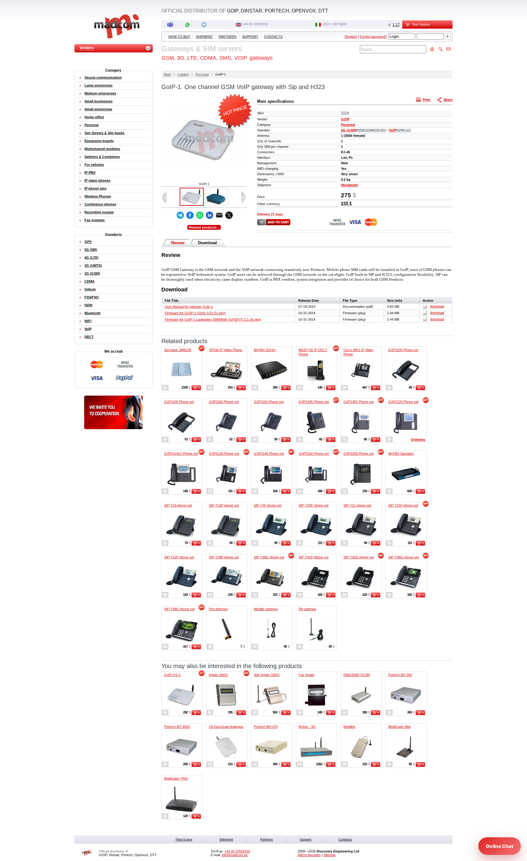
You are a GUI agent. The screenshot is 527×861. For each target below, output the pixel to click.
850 (375, 130)
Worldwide (349, 185)
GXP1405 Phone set (314, 402)
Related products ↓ (204, 227)
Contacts (273, 36)
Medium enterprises (100, 93)
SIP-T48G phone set (179, 609)
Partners (227, 36)
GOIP (345, 119)
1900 (382, 130)
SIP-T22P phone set (179, 557)
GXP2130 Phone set (224, 453)
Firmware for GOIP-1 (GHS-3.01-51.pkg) (195, 313)
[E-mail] (219, 215)
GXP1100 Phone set (403, 350)
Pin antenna (307, 609)
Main (167, 74)
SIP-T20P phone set (313, 505)
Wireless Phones (97, 196)
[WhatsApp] (199, 215)
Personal (202, 74)
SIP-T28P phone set (224, 557)
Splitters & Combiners (102, 156)
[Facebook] (190, 215)
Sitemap (329, 855)
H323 (407, 130)
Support (250, 36)
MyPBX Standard (401, 453)
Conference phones (100, 204)
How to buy (179, 36)
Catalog (183, 74)
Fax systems (94, 220)
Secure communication (103, 77)
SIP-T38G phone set (269, 557)
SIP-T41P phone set (313, 557)
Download (207, 242)
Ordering (418, 439)
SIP (399, 130)
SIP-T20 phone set (267, 505)
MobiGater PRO (176, 778)
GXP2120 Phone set (403, 402)
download (437, 306)
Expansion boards (99, 141)
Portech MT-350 (400, 675)
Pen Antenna (218, 609)
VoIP (392, 130)
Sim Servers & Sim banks (104, 133)
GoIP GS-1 (172, 675)
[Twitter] (229, 215)
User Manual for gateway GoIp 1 (189, 306)
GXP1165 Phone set (269, 402)
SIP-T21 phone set (357, 505)
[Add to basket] (196, 389)
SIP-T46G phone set (403, 557)
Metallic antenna (266, 609)
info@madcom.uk (235, 855)
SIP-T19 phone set (178, 505)
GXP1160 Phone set (224, 402)
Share (448, 99)
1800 (367, 130)
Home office (94, 117)
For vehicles (94, 164)
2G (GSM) (349, 130)
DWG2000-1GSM (356, 675)
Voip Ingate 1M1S (266, 675)
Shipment (204, 36)
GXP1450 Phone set (358, 402)
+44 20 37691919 (255, 24)
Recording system (99, 212)
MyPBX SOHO (265, 350)
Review (178, 242)
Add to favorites (309, 855)
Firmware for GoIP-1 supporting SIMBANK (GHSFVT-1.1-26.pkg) (213, 319)
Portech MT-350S (177, 726)
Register (351, 36)
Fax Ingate (306, 675)
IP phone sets (95, 188)
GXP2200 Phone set (358, 453)
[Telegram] (180, 215)
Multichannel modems (102, 149)
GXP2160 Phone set (314, 453)
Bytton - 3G (307, 726)
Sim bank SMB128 (177, 350)
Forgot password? (373, 36)
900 (360, 130)
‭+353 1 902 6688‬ (334, 24)
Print (426, 99)
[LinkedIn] (209, 215)
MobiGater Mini (399, 726)
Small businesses (98, 101)
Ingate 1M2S (218, 675)
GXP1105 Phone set (179, 402)
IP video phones (97, 180)
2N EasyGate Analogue (226, 726)
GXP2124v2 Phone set (181, 453)
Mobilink (349, 726)
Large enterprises (98, 85)
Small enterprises (98, 109)
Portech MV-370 (266, 726)
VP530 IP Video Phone (225, 350)
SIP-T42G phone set (358, 557)
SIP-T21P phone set (403, 505)
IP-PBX (89, 172)
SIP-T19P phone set (224, 505)
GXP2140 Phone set (269, 453)
